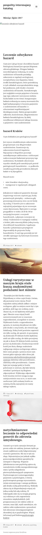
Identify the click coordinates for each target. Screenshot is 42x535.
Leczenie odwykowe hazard (18, 56)
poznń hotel (29, 394)
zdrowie (19, 245)
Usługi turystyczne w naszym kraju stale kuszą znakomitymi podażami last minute (19, 285)
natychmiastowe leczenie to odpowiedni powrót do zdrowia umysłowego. (20, 435)
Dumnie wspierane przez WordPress (14, 532)
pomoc (27, 525)
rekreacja (20, 394)
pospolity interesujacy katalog (17, 6)
